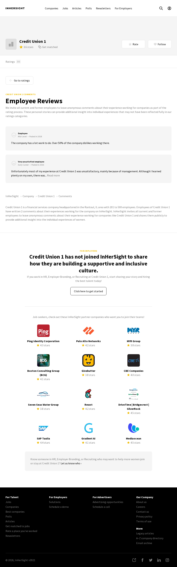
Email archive (144, 543)
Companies (51, 8)
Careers (140, 506)
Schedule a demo (59, 506)
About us (141, 502)
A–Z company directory (149, 538)
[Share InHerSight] (134, 560)
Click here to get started (88, 291)
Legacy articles (145, 533)
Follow (162, 44)
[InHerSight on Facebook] (142, 560)
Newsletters (103, 8)
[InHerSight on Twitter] (151, 560)
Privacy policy (144, 516)
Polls (89, 8)
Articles (76, 8)
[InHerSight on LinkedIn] (159, 560)
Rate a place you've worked (21, 531)
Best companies (15, 511)
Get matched (50, 47)
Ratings (13, 61)
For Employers (123, 8)
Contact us (142, 511)
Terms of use (143, 521)
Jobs (65, 8)
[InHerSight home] (15, 8)
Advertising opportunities (108, 502)
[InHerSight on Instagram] (167, 560)
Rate (135, 44)
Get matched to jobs (18, 526)
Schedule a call (101, 506)
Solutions (54, 502)
